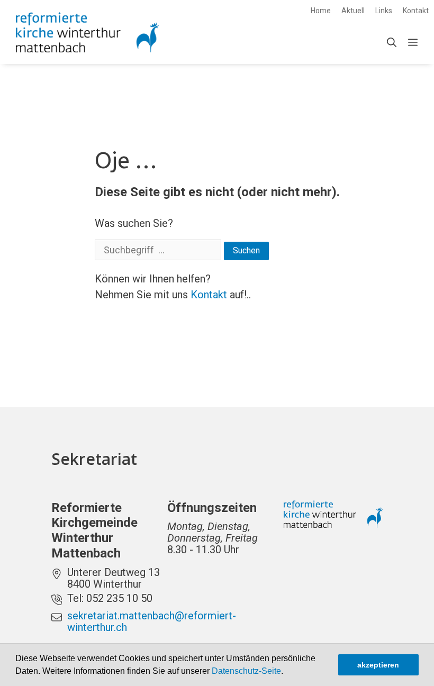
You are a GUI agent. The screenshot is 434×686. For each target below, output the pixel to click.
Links (383, 10)
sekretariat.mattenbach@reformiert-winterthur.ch (151, 621)
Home (321, 10)
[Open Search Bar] (391, 42)
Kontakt (416, 10)
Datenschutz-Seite (246, 670)
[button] (286, 672)
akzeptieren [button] (378, 665)
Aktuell (353, 10)
